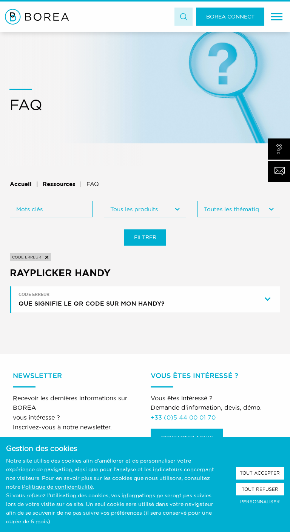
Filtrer (145, 237)
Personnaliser (260, 501)
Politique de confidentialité (57, 487)
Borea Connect (230, 17)
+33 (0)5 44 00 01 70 (183, 417)
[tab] (146, 299)
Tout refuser (260, 489)
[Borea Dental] (37, 16)
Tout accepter (260, 472)
